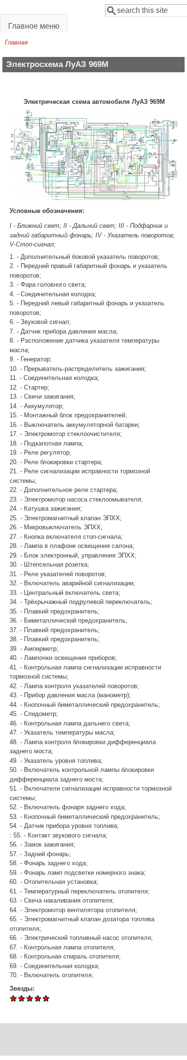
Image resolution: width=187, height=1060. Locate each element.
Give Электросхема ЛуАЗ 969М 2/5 (22, 998)
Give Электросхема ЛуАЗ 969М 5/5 (46, 998)
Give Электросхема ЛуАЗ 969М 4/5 (38, 998)
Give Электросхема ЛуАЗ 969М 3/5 (30, 998)
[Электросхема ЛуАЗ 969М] (94, 198)
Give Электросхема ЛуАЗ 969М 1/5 (14, 998)
